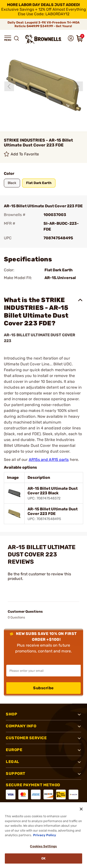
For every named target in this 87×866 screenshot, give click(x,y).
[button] (8, 38)
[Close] (81, 809)
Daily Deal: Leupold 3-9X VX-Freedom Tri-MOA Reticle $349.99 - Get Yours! (43, 24)
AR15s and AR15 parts (49, 459)
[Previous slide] (9, 86)
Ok (43, 858)
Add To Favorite (25, 154)
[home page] (43, 39)
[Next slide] (78, 86)
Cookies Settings (43, 846)
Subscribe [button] (43, 688)
